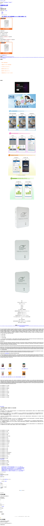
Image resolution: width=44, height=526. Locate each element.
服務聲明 (28, 516)
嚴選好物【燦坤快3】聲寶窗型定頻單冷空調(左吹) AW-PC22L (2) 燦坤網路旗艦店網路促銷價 (13, 468)
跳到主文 (1, 7)
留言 (7, 479)
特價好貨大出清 (4, 5)
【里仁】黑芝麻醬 (2, 368)
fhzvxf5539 (1, 475)
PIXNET (17, 516)
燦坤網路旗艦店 (7, 353)
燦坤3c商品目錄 (2, 406)
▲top (1, 482)
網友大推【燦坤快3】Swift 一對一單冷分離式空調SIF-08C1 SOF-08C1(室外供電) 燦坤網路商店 (13, 467)
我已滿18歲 (2, 524)
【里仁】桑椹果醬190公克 (25, 368)
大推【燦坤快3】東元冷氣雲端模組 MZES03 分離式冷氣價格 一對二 (14, 16)
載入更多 (1, 483)
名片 (2, 13)
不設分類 (6, 10)
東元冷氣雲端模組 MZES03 (3, 55)
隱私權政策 (26, 516)
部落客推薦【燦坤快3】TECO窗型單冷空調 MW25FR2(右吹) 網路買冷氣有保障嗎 (11, 469)
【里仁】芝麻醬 (9, 368)
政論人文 (6, 481)
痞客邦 (5, 479)
